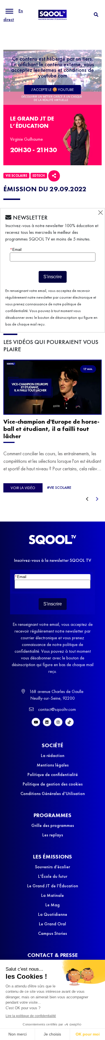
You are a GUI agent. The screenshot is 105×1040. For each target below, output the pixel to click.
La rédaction (52, 755)
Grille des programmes (52, 825)
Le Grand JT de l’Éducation (52, 886)
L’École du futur (52, 876)
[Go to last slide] (87, 499)
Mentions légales (53, 765)
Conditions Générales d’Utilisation (52, 793)
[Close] (100, 212)
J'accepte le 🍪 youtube (52, 89)
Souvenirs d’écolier (52, 867)
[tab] (96, 15)
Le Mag (52, 905)
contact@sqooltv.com (56, 709)
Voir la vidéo (23, 487)
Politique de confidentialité (52, 774)
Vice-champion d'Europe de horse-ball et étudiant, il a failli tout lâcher (51, 429)
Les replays (52, 835)
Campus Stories (52, 933)
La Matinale (52, 895)
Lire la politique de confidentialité (31, 1016)
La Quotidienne (52, 914)
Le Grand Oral (52, 924)
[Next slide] (97, 499)
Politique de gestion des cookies (53, 784)
